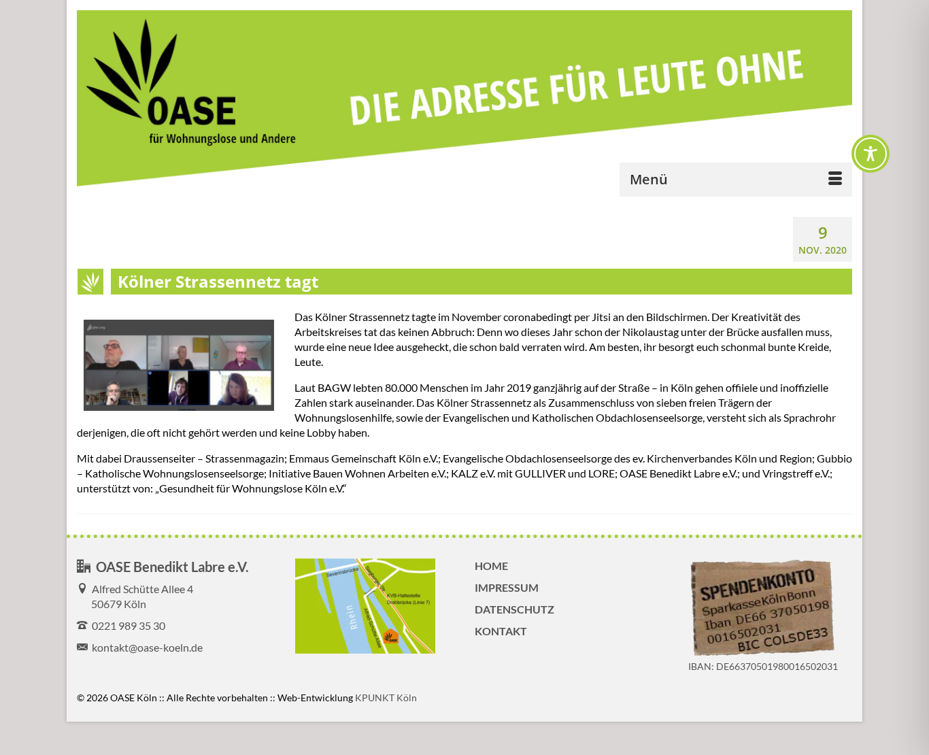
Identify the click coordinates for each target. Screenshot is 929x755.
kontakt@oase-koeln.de (145, 647)
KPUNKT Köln (386, 697)
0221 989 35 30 (126, 625)
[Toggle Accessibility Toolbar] (870, 153)
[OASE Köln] (464, 99)
